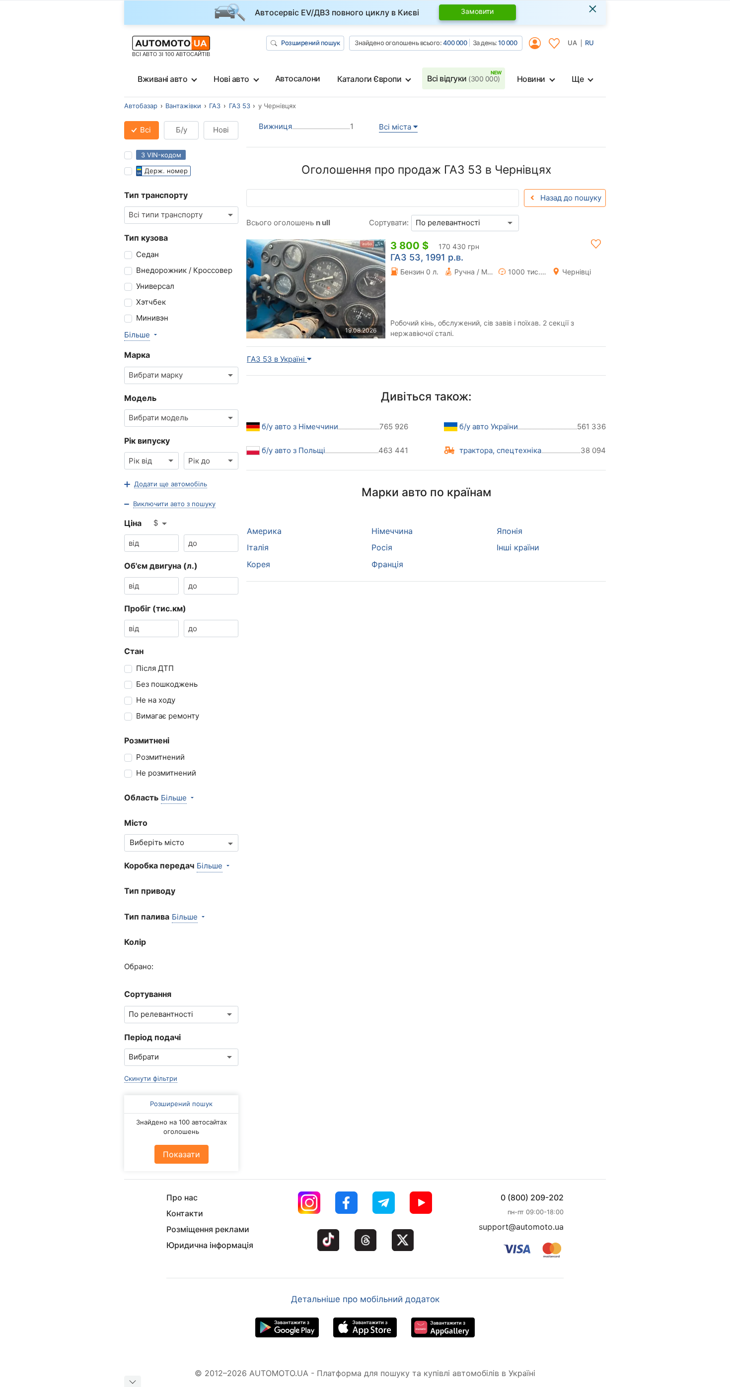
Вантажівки (183, 106)
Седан (147, 254)
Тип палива (146, 917)
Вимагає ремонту (167, 716)
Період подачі (152, 1037)
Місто (135, 823)
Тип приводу (149, 891)
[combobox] (181, 215)
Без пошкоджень (167, 684)
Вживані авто (162, 79)
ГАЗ (214, 106)
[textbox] (162, 843)
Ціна (133, 523)
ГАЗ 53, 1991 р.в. (426, 257)
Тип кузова (146, 238)
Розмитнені (146, 740)
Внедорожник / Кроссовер (184, 270)
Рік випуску (147, 441)
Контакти (184, 1213)
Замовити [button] (477, 11)
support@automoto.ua (521, 1227)
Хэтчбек (151, 302)
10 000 (507, 43)
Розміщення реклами (207, 1229)
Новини (531, 79)
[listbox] (160, 523)
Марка (137, 355)
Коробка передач (159, 865)
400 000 (455, 43)
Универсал (155, 286)
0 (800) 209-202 (532, 1197)
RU (589, 43)
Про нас (182, 1197)
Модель (140, 398)
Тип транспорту (156, 195)
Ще (578, 79)
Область (141, 797)
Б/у (181, 129)
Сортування (147, 994)
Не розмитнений (166, 773)
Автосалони (297, 78)
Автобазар (140, 106)
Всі (144, 129)
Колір (135, 942)
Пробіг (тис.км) (155, 608)
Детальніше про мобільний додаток (365, 1299)
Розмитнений (160, 757)
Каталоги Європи (369, 79)
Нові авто (231, 79)
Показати (181, 1154)
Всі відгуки (463, 78)
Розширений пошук (310, 43)
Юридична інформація (209, 1245)
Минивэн (152, 318)
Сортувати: (389, 222)
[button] (165, 484)
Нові (221, 129)
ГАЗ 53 (239, 106)
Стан (134, 651)
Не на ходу (155, 700)
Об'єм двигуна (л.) (161, 566)
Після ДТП (155, 668)
